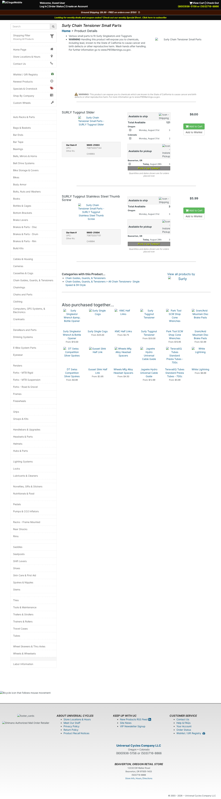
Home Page (19, 49)
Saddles (17, 546)
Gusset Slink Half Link (97, 371)
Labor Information (23, 664)
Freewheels (19, 401)
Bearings (18, 149)
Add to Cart (195, 126)
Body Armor (19, 184)
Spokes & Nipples (23, 582)
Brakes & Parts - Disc (25, 227)
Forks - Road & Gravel (25, 386)
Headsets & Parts (23, 436)
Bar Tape (18, 141)
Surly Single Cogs (98, 331)
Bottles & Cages (22, 205)
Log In (43, 6)
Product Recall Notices (76, 733)
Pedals (17, 504)
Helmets (17, 443)
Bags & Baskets (22, 127)
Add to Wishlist (194, 132)
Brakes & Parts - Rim (24, 241)
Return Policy (71, 729)
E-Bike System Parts (24, 347)
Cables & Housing (23, 259)
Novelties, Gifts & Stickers (27, 486)
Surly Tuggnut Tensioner (149, 333)
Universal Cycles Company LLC (138, 745)
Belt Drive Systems (23, 163)
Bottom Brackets (22, 212)
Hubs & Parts (20, 450)
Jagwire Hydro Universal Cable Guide (149, 373)
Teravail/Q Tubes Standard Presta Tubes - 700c (174, 373)
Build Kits (18, 248)
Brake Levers (20, 219)
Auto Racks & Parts (24, 117)
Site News (125, 722)
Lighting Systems (23, 461)
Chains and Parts (22, 294)
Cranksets (19, 319)
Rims (15, 536)
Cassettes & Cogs (23, 273)
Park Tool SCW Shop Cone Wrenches (174, 335)
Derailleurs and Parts (24, 329)
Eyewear (18, 354)
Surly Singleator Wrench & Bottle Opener (72, 335)
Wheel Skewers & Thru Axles (29, 646)
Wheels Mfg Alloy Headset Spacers (123, 371)
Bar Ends (18, 134)
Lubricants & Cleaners (25, 475)
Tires (16, 600)
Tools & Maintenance (24, 607)
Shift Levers (20, 561)
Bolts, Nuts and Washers (27, 191)
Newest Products (23, 81)
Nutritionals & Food (23, 493)
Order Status (56, 6)
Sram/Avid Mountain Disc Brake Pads (200, 335)
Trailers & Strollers (23, 614)
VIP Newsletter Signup (132, 726)
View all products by (181, 274)
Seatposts (19, 554)
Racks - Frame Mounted (26, 522)
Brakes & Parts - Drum (25, 234)
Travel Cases (20, 628)
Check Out (212, 2)
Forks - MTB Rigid (23, 372)
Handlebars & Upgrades (26, 429)
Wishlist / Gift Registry (25, 74)
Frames (17, 393)
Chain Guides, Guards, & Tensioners (33, 280)
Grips (16, 411)
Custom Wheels (22, 102)
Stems (16, 589)
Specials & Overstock (25, 88)
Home (66, 31)
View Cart (198, 2)
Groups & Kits (20, 418)
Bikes (16, 177)
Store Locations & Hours (26, 56)
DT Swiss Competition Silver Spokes (72, 373)
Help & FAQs (183, 722)
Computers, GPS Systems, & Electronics (29, 310)
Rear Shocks (20, 529)
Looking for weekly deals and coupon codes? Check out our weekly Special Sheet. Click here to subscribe (111, 17)
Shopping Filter (21, 35)
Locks (16, 468)
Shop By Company (23, 95)
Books (16, 198)
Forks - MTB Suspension (26, 379)
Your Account (183, 726)
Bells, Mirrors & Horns (25, 156)
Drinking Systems (23, 337)
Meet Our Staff (72, 722)
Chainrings (19, 287)
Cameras (18, 266)
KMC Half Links (123, 331)
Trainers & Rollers (22, 621)
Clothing (17, 301)
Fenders (17, 365)
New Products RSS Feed (134, 719)
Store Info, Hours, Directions (138, 778)
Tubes (16, 635)
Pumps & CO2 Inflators (26, 511)
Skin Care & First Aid (24, 575)
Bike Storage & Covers (26, 170)
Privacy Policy (71, 726)
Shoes (16, 568)
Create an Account (77, 6)
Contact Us (19, 63)
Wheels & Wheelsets (24, 653)
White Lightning (200, 369)
